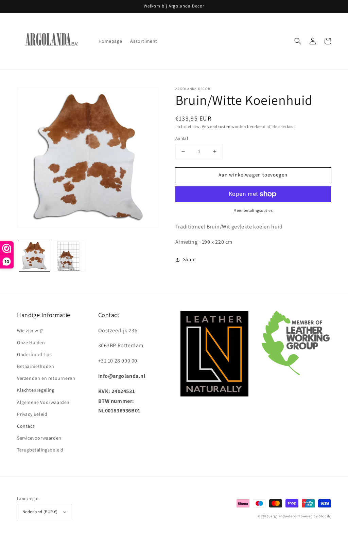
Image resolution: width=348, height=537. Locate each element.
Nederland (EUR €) (40, 512)
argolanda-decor (284, 516)
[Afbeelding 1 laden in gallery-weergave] (34, 256)
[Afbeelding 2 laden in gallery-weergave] (69, 256)
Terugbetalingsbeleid (40, 450)
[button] (297, 41)
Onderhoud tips (34, 354)
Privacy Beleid (32, 414)
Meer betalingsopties (253, 210)
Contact (25, 426)
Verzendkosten (216, 126)
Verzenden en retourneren (46, 378)
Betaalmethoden (35, 366)
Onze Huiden (31, 342)
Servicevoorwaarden (39, 438)
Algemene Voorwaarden (43, 402)
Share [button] (189, 259)
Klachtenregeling (36, 390)
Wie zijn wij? (30, 331)
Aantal (181, 138)
